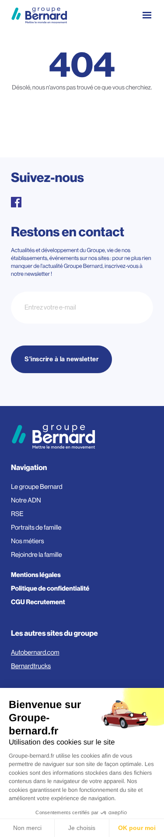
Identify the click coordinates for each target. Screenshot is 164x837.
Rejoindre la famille (36, 555)
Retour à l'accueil (82, 126)
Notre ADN (26, 500)
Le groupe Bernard (37, 487)
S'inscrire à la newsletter (61, 359)
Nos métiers (27, 541)
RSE (17, 514)
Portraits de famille (36, 527)
